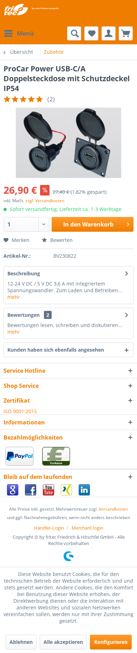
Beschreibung (23, 273)
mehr (13, 297)
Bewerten (61, 240)
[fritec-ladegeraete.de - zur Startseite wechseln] (31, 10)
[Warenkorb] (126, 33)
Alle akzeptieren (63, 642)
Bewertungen (23, 315)
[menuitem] (18, 33)
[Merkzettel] (91, 33)
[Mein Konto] (109, 33)
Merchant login (87, 528)
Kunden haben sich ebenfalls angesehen (55, 349)
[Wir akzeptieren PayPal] (21, 465)
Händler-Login (49, 528)
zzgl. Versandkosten (44, 201)
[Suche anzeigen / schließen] (74, 33)
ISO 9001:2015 (20, 411)
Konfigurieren (111, 642)
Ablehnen (21, 642)
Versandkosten (113, 509)
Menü (25, 33)
